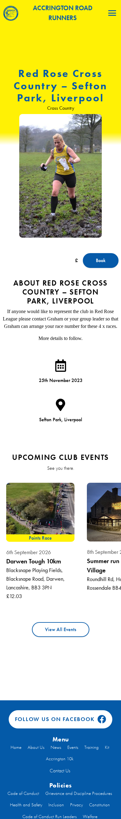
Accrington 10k (60, 759)
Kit (107, 747)
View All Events (60, 629)
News (56, 747)
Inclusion (56, 805)
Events (72, 747)
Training (91, 747)
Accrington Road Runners (62, 13)
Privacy (76, 805)
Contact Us (60, 770)
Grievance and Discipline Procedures (78, 793)
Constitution (99, 805)
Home (16, 747)
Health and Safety (26, 805)
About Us (36, 747)
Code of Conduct (23, 793)
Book (100, 260)
